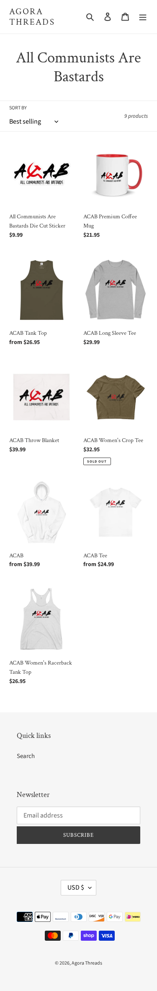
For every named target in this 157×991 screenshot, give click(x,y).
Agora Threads (32, 16)
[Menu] (143, 17)
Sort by (18, 107)
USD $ (75, 887)
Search (26, 756)
